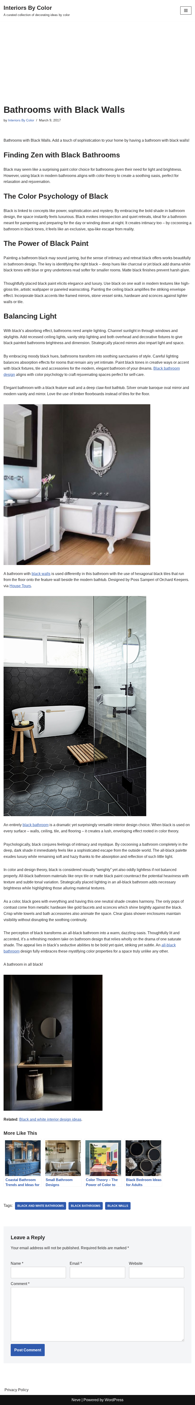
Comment (20, 1284)
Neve (76, 1400)
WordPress (114, 1400)
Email (76, 1263)
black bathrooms (85, 1206)
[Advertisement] (97, 68)
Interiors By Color (21, 120)
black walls (41, 574)
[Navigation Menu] (185, 10)
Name (17, 1263)
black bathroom (36, 825)
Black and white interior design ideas (50, 1119)
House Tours (20, 586)
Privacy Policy (17, 1390)
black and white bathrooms (40, 1206)
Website (136, 1263)
